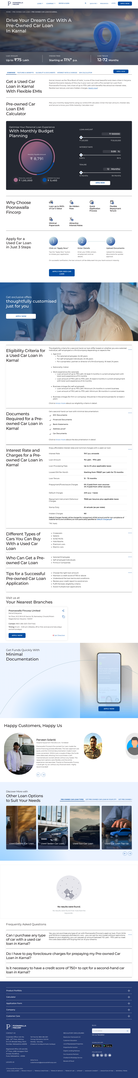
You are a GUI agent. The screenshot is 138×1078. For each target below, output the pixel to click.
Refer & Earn (64, 3)
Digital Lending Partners (71, 1051)
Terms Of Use (69, 1071)
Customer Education (70, 1040)
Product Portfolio (14, 991)
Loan (39, 3)
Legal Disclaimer (13, 1071)
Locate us (10, 1062)
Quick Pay (93, 3)
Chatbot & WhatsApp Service (72, 1057)
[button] (7, 857)
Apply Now (124, 3)
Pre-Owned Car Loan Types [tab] (72, 799)
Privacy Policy (26, 1071)
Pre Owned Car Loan (21, 12)
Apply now (92, 88)
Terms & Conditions (41, 1071)
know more (61, 403)
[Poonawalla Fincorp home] (15, 3)
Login (113, 3)
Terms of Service (57, 1071)
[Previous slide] (38, 775)
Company (50, 3)
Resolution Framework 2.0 (71, 1037)
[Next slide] (43, 775)
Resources (104, 3)
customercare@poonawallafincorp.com (43, 1062)
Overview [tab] (11, 73)
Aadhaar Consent (91, 1071)
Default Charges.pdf (104, 519)
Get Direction (59, 635)
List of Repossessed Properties (73, 1044)
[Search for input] (86, 3)
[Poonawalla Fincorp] (97, 1045)
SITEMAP (79, 1071)
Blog (94, 1025)
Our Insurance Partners (70, 1054)
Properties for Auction (70, 1047)
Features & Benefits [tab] (25, 73)
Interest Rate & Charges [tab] (67, 73)
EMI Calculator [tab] (85, 73)
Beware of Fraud (68, 1061)
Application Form (14, 1003)
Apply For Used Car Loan (61, 273)
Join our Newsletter (98, 1035)
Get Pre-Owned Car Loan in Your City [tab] (101, 799)
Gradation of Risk (106, 1071)
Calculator (11, 997)
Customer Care (13, 1016)
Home (8, 12)
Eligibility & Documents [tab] (45, 73)
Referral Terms (121, 1071)
